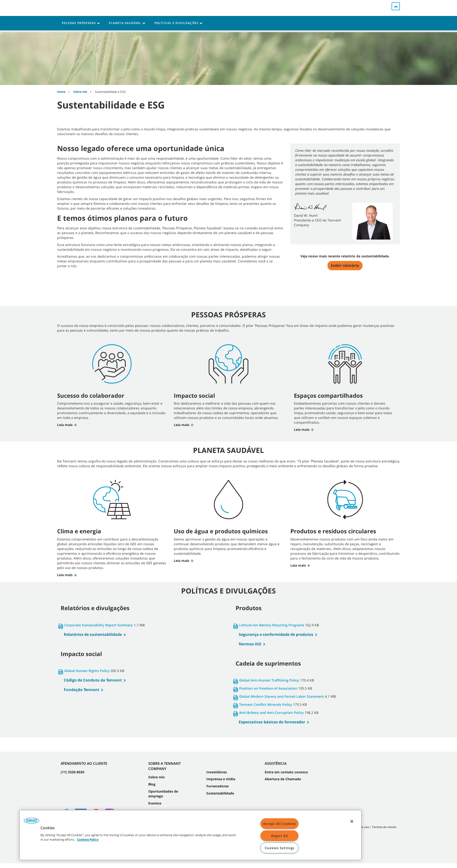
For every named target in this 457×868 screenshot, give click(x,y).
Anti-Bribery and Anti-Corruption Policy (271, 712)
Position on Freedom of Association (268, 688)
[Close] (352, 821)
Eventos (154, 803)
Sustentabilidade (220, 793)
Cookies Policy (88, 840)
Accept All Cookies (279, 823)
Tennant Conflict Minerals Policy (265, 704)
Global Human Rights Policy (86, 670)
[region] (190, 835)
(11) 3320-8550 (72, 772)
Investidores (216, 772)
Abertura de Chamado (283, 779)
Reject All (279, 836)
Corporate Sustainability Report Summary (98, 625)
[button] (67, 424)
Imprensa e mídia (220, 779)
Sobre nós (156, 777)
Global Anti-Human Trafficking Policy (269, 680)
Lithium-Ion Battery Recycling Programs (271, 625)
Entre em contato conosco (286, 772)
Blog (151, 784)
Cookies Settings (280, 848)
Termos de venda (384, 827)
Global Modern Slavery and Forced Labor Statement (281, 696)
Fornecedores (217, 786)
